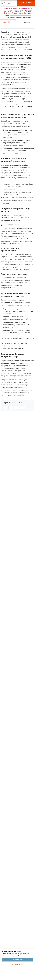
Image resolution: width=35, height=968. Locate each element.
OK (22, 407)
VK (5, 407)
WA (16, 407)
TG (11, 407)
